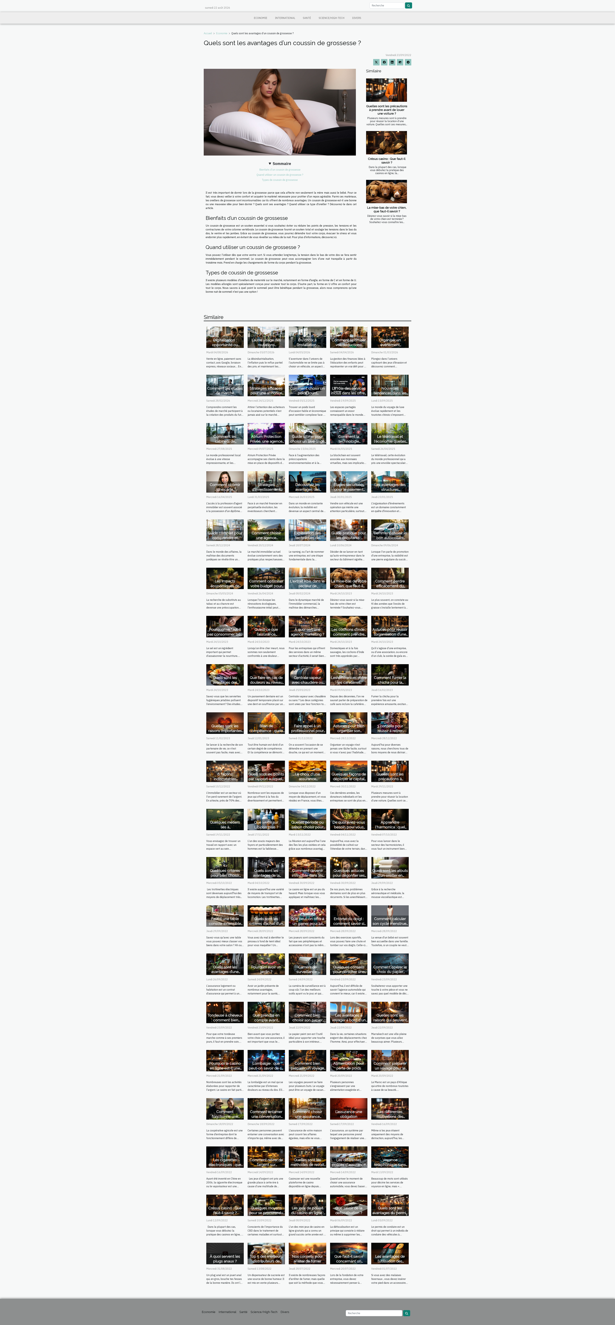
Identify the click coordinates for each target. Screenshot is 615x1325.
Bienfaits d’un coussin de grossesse (279, 169)
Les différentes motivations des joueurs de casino (390, 1116)
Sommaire (282, 163)
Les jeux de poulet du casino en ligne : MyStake (307, 1213)
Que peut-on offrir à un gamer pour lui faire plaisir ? (307, 923)
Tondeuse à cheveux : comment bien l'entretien (225, 1020)
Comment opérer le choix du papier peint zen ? (390, 972)
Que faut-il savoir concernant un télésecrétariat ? (348, 1261)
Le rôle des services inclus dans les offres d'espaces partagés (348, 393)
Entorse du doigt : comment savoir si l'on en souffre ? (348, 923)
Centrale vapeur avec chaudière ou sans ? (307, 682)
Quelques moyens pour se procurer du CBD (266, 1213)
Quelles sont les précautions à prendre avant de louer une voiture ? (386, 109)
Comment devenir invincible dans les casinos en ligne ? (307, 875)
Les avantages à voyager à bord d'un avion (349, 1020)
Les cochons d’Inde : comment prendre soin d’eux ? (349, 634)
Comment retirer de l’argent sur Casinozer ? (266, 1165)
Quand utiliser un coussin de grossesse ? (280, 174)
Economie (260, 18)
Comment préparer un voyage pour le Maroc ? (390, 1068)
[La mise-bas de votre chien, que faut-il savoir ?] (386, 191)
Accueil (208, 33)
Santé (307, 18)
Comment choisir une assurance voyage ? (307, 1116)
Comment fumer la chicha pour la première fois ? (390, 682)
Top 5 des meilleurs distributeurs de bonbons (266, 1261)
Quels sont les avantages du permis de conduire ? (390, 1213)
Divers (356, 18)
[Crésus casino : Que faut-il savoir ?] (386, 142)
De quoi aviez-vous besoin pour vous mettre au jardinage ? (349, 827)
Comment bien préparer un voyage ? (307, 1068)
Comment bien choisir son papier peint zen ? (307, 1020)
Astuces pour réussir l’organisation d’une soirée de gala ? (390, 634)
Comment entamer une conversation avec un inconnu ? (266, 1116)
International (285, 18)
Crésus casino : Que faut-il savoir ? (387, 160)
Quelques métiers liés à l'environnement (225, 827)
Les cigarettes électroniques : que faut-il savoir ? (225, 1165)
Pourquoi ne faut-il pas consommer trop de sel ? (225, 634)
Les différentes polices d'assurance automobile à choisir (349, 1165)
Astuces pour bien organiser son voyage (348, 731)
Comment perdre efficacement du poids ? (390, 586)
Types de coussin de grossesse (280, 179)
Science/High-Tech (331, 18)
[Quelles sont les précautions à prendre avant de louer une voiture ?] (386, 90)
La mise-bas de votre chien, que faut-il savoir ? (386, 209)
